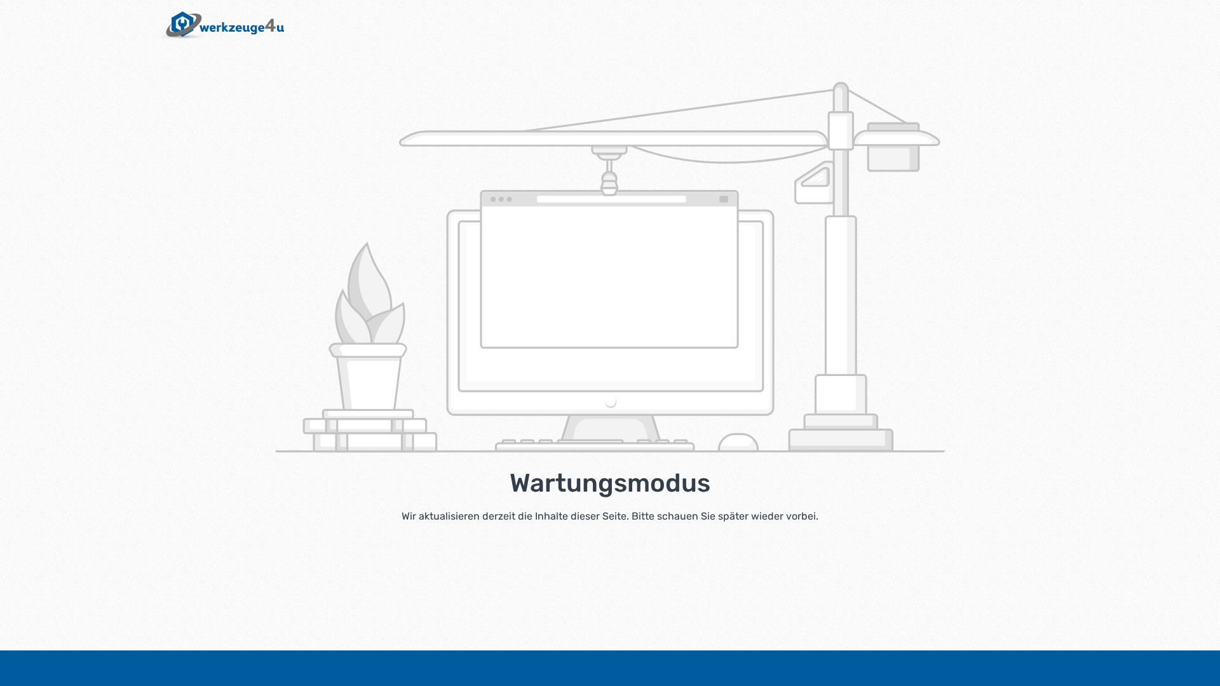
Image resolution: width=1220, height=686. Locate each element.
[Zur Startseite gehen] (218, 25)
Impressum (574, 668)
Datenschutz (643, 668)
